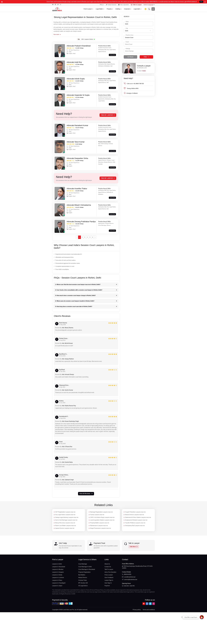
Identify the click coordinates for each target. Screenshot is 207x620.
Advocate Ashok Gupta (76, 79)
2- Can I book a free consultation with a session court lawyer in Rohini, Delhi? (78, 290)
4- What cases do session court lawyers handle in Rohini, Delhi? (74, 301)
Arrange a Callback (132, 93)
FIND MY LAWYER (107, 115)
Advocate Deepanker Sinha (77, 158)
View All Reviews (85, 493)
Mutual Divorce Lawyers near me (134, 514)
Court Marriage (82, 564)
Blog (101, 4)
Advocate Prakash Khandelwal (79, 46)
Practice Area (129, 35)
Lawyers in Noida (57, 575)
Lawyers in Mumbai (57, 569)
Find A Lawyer (88, 9)
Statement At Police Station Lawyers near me (138, 517)
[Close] (205, 2)
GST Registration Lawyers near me (65, 512)
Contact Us (108, 566)
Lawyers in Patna (57, 580)
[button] (149, 9)
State (127, 21)
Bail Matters (81, 575)
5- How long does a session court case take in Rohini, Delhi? (73, 306)
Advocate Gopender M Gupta (78, 95)
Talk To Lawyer (109, 569)
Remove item (150, 30)
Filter (145, 57)
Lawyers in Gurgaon (58, 572)
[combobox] (138, 24)
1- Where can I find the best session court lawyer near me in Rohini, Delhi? (77, 284)
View (201, 1)
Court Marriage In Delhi (85, 566)
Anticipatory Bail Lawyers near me (135, 525)
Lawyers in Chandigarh (58, 583)
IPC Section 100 (83, 583)
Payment (107, 585)
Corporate (127, 9)
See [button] (56, 34)
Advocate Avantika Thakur (77, 189)
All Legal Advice (83, 585)
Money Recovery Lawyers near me (65, 522)
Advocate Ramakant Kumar (77, 125)
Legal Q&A (137, 9)
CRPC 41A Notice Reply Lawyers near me (102, 517)
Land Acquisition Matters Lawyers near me (102, 520)
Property (109, 9)
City (127, 28)
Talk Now (133, 546)
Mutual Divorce (82, 577)
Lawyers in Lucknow (58, 577)
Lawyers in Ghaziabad (58, 566)
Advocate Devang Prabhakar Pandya (81, 222)
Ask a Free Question (110, 572)
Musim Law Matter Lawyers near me (65, 525)
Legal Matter (99, 9)
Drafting (118, 9)
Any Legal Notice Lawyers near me (65, 514)
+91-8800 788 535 (135, 83)
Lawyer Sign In (109, 580)
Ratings (128, 48)
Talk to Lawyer (137, 4)
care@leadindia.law (129, 577)
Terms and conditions (149, 609)
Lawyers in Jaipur (57, 585)
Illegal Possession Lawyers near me (100, 528)
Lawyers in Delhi (57, 564)
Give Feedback (109, 577)
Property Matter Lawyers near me (99, 522)
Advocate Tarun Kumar (75, 142)
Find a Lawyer (109, 575)
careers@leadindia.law (130, 579)
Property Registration (84, 572)
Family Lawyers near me (97, 514)
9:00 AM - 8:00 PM (129, 586)
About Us (107, 564)
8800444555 (127, 574)
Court (127, 42)
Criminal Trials (82, 580)
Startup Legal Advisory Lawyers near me (66, 517)
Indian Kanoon (112, 4)
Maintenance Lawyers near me (99, 525)
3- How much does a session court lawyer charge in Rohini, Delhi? (75, 295)
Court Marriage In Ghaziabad (86, 569)
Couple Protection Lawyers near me (135, 512)
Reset (131, 57)
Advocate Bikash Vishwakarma (79, 205)
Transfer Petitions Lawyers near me (135, 522)
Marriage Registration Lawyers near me (101, 512)
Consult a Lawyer (144, 66)
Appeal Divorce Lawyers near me (64, 528)
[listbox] (138, 51)
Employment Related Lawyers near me (136, 520)
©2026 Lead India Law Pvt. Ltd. (68, 609)
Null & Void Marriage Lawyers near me (66, 520)
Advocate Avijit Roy (74, 62)
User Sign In (108, 583)
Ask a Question (124, 4)
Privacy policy (137, 609)
